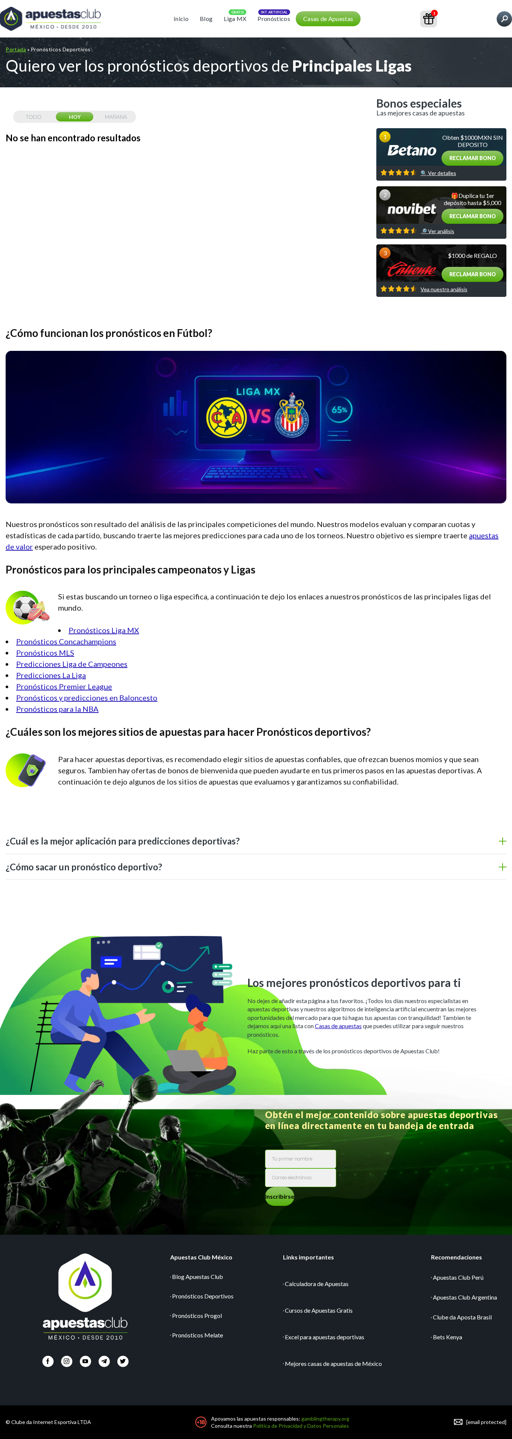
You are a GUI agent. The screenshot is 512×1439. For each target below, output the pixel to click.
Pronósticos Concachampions (66, 641)
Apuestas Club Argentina (465, 1297)
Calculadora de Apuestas (317, 1283)
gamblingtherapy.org (325, 1418)
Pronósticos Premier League (64, 686)
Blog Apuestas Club (197, 1276)
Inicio (181, 18)
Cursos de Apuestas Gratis (319, 1310)
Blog (206, 18)
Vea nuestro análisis (444, 289)
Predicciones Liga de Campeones (71, 663)
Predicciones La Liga (51, 675)
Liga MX (235, 18)
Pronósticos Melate (197, 1335)
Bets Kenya (447, 1336)
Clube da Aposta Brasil (462, 1317)
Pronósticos (273, 18)
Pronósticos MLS (45, 652)
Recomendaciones (456, 1257)
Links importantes (308, 1257)
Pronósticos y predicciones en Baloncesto (86, 697)
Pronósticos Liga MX (104, 630)
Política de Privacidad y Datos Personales (301, 1426)
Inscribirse (279, 1196)
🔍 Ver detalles (438, 173)
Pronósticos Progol (197, 1315)
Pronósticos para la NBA (57, 708)
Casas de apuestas (338, 1025)
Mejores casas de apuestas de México (333, 1363)
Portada (16, 49)
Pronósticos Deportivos (203, 1296)
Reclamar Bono (472, 158)
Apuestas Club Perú (458, 1277)
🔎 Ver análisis (437, 231)
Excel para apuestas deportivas (324, 1336)
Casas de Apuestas (328, 18)
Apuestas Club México (201, 1257)
